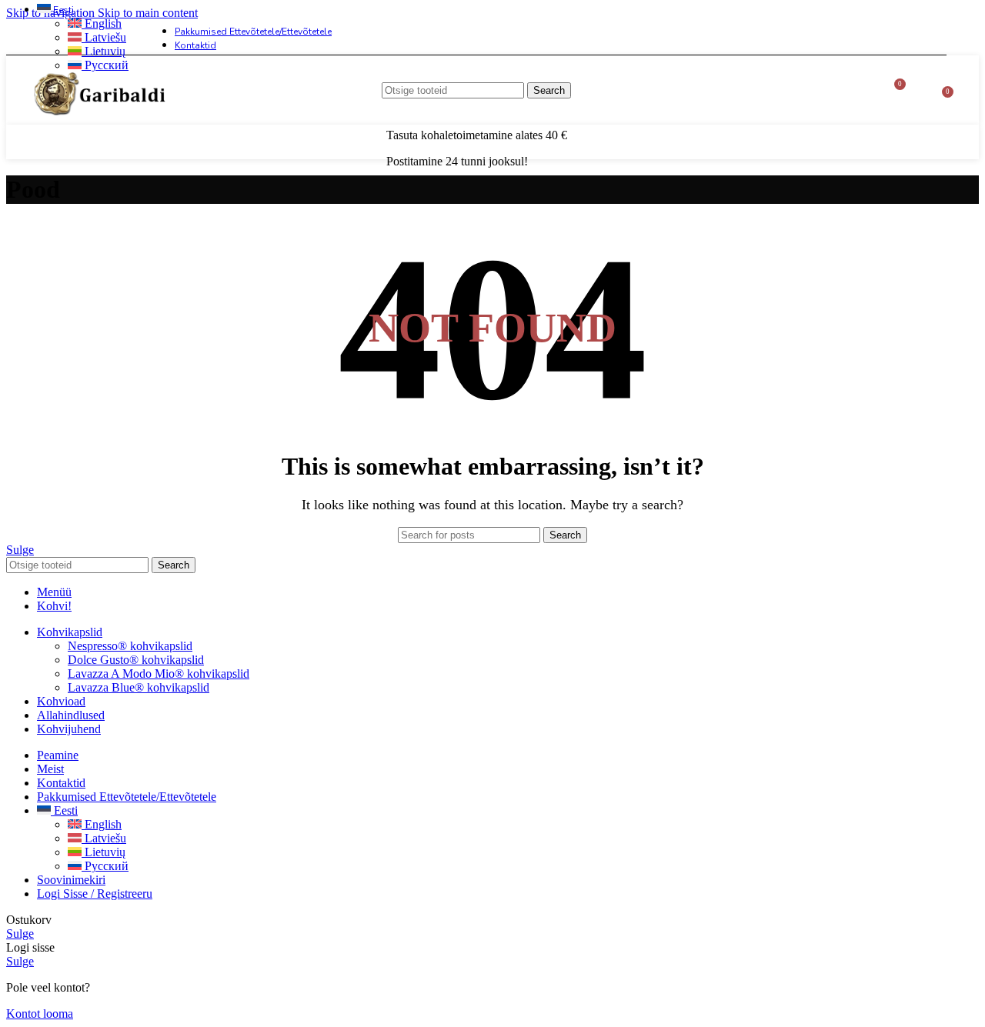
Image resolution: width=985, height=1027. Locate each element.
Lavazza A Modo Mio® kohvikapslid (158, 673)
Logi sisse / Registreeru (94, 893)
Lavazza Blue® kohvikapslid (138, 687)
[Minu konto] (925, 90)
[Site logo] (101, 128)
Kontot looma (39, 1013)
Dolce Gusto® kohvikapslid (136, 659)
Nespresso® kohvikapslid (130, 645)
